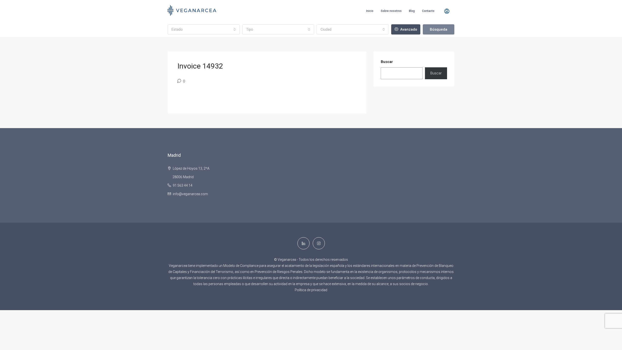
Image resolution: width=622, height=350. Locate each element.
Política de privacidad (311, 290)
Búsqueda (438, 29)
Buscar (387, 62)
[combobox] (204, 29)
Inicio (369, 11)
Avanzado (408, 29)
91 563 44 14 (182, 185)
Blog (412, 11)
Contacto (428, 11)
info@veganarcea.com (190, 194)
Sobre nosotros (391, 11)
